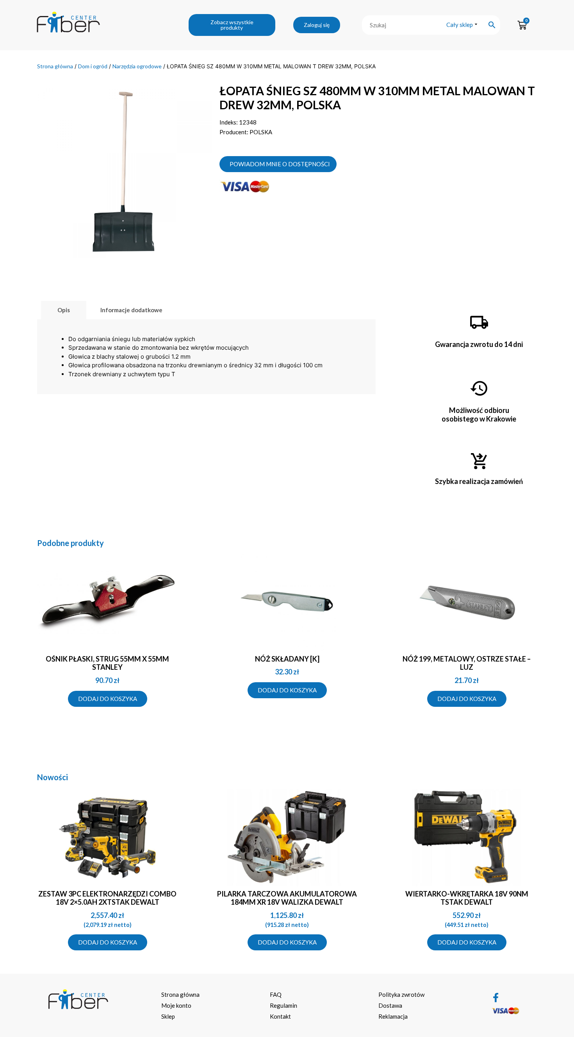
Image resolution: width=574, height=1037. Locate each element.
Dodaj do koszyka (107, 698)
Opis (63, 309)
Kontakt (280, 1016)
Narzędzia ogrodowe (137, 66)
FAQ (276, 994)
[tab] (63, 310)
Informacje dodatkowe (131, 309)
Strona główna (55, 66)
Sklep (168, 1016)
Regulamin (283, 1005)
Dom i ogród (92, 66)
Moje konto (176, 1005)
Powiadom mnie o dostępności (280, 163)
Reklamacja (393, 1016)
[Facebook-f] (496, 997)
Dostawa (390, 1005)
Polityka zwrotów (401, 994)
